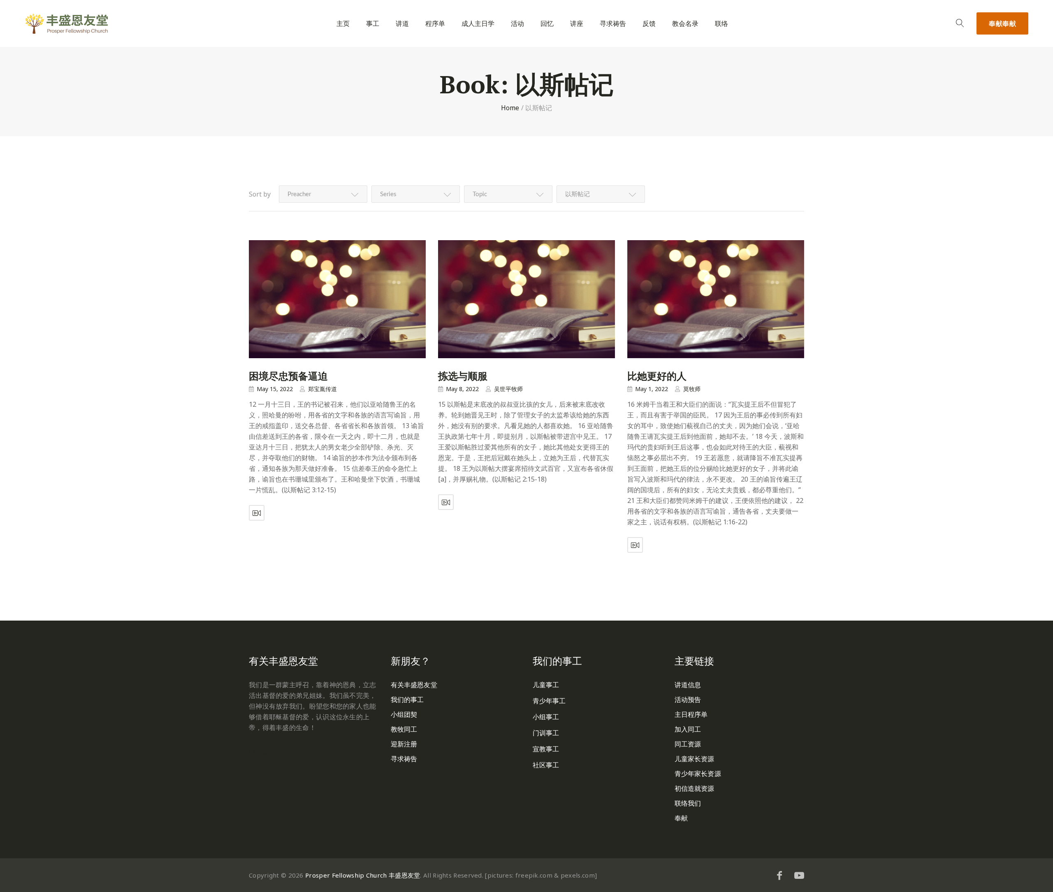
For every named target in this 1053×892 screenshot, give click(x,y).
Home (510, 107)
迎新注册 (404, 743)
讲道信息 (688, 684)
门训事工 (546, 732)
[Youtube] (799, 875)
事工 (372, 24)
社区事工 (546, 764)
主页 (343, 24)
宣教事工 (546, 748)
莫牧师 (691, 389)
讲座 (576, 24)
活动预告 (688, 699)
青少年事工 (549, 700)
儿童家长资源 (694, 758)
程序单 (435, 24)
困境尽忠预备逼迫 (288, 375)
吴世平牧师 (508, 389)
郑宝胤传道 (322, 389)
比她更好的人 (657, 375)
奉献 (1002, 23)
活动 (517, 24)
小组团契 (404, 714)
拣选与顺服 (462, 375)
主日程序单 (691, 714)
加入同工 (688, 729)
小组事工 (546, 716)
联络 (721, 24)
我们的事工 (407, 699)
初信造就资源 (694, 788)
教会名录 (685, 24)
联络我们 (688, 803)
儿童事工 (546, 684)
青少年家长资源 (698, 773)
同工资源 (688, 743)
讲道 (402, 24)
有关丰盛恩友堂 (414, 684)
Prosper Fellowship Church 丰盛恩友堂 (362, 875)
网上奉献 (262, 752)
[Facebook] (779, 875)
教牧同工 (404, 729)
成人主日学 (478, 24)
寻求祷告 (613, 24)
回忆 (547, 24)
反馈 (649, 24)
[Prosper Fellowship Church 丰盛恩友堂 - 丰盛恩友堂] (67, 23)
